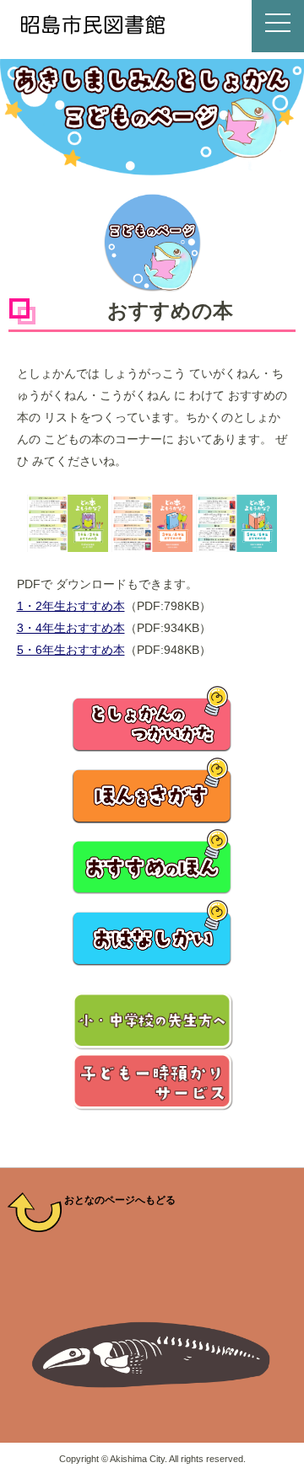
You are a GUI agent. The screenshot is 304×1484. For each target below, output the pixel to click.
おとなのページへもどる (119, 1200)
